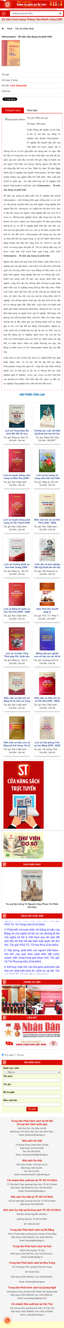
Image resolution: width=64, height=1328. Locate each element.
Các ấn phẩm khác (24, 28)
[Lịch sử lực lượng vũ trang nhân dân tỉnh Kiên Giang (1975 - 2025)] (47, 460)
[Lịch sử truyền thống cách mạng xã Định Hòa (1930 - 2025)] (17, 460)
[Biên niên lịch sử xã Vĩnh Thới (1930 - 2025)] (47, 505)
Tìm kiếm (32, 1109)
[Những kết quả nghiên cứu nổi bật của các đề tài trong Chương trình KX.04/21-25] (47, 639)
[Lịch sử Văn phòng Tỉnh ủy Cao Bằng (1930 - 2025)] (47, 728)
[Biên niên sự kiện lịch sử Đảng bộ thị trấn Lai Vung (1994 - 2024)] (17, 683)
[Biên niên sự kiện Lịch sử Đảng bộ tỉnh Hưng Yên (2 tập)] (17, 728)
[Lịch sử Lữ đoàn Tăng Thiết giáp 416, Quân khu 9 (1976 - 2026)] (17, 639)
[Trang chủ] (3, 28)
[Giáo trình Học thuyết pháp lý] (47, 594)
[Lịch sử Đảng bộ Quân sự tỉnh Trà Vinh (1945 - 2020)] (17, 594)
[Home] (32, 5)
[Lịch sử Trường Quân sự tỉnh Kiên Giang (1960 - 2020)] (17, 549)
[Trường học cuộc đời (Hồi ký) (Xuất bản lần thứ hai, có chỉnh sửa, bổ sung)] (47, 416)
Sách (9, 28)
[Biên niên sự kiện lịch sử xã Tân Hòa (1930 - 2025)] (47, 683)
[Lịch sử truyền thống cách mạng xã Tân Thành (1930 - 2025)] (17, 505)
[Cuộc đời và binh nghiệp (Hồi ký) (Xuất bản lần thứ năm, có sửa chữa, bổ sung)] (47, 549)
